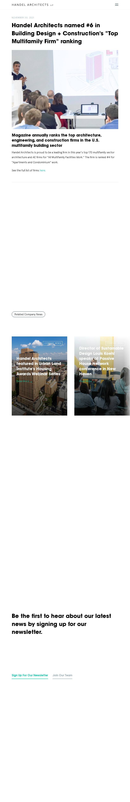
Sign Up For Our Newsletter (30, 675)
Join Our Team (62, 675)
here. (43, 170)
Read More (22, 381)
